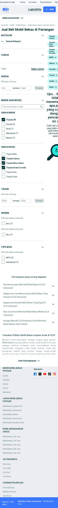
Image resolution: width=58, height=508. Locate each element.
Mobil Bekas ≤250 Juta (11, 449)
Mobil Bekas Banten (10, 414)
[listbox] (55, 58)
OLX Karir (6, 472)
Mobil (12, 25)
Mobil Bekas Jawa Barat (12, 410)
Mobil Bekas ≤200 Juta (11, 445)
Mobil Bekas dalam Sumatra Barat (41, 25)
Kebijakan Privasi (9, 492)
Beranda (4, 25)
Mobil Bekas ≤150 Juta (11, 441)
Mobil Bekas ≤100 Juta (11, 437)
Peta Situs (7, 464)
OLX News (7, 476)
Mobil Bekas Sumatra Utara (13, 423)
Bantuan (5, 502)
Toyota (5, 376)
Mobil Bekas (21, 25)
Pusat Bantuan (8, 488)
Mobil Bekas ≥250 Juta (11, 453)
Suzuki (5, 388)
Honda (5, 384)
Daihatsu (6, 380)
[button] (7, 2)
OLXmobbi (7, 468)
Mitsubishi (7, 392)
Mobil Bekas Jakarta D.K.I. (13, 406)
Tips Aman (7, 496)
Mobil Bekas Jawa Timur (12, 419)
